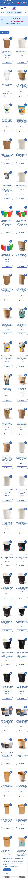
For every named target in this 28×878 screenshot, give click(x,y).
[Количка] (26, 3)
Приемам (7, 869)
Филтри (5, 32)
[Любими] (24, 3)
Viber (9, 3)
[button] (5, 8)
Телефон (4, 3)
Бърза (12, 3)
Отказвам (7, 873)
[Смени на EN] (18, 3)
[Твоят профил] (22, 3)
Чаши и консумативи (15, 12)
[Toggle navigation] (2, 8)
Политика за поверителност (10, 866)
